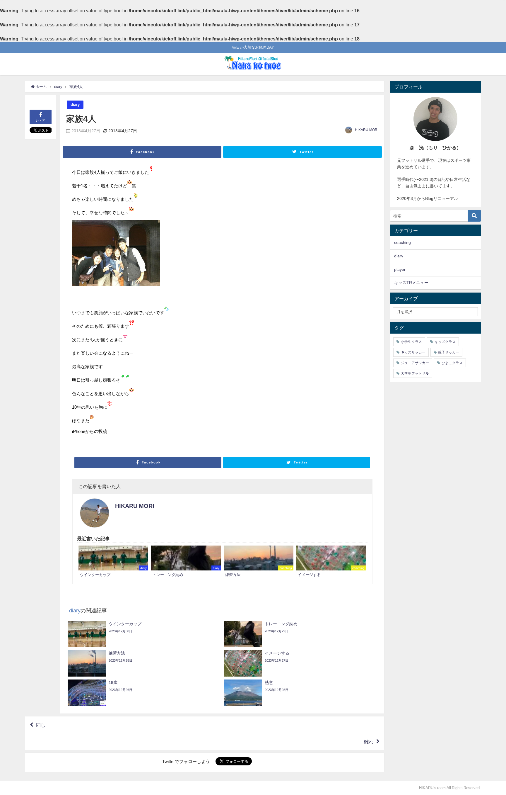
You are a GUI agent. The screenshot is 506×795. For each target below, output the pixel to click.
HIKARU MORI (366, 130)
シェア (40, 120)
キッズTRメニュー (411, 283)
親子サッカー (448, 352)
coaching (402, 242)
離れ (368, 741)
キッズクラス (445, 342)
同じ (40, 724)
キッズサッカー (413, 352)
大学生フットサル (415, 373)
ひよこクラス (452, 363)
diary (75, 104)
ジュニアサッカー (415, 363)
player (400, 269)
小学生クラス (411, 342)
